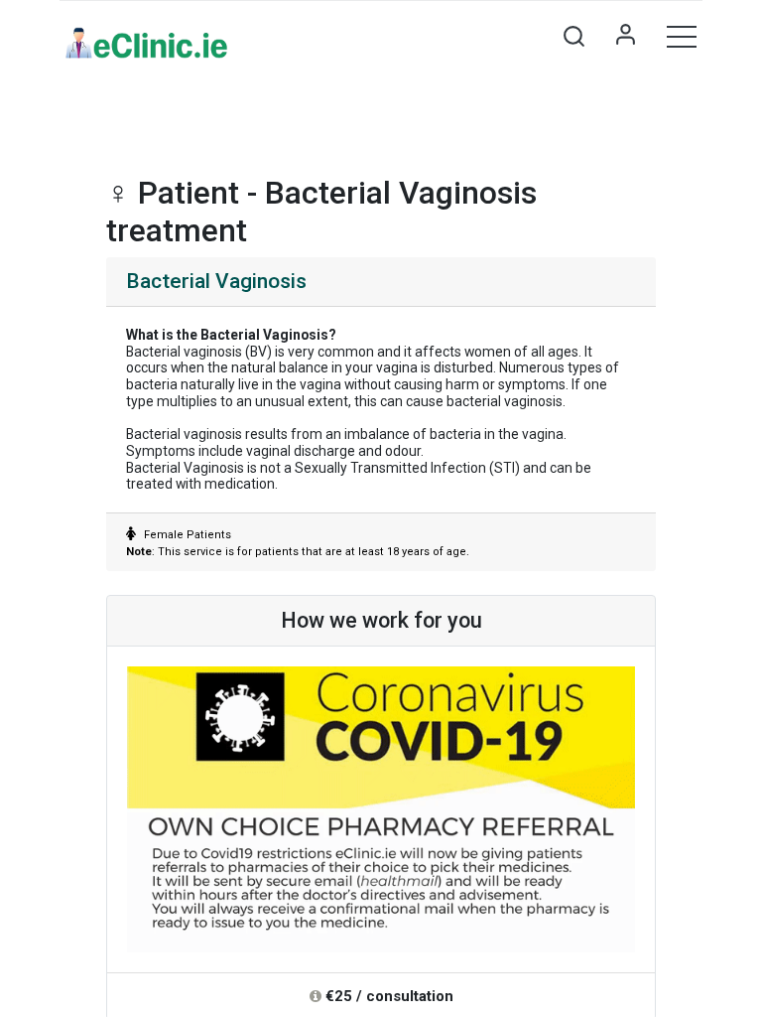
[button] (573, 36)
